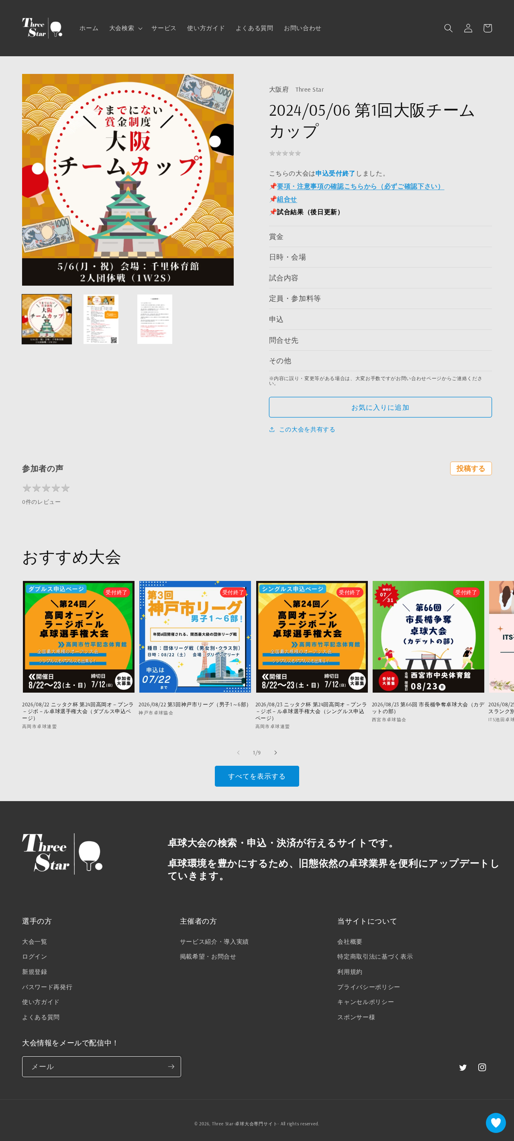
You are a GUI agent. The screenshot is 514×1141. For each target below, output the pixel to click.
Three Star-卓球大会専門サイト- (245, 1124)
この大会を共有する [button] (307, 429)
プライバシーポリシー (368, 987)
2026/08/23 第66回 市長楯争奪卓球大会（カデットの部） (428, 707)
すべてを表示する (257, 776)
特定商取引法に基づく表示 (375, 956)
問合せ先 (284, 339)
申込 (276, 319)
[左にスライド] (238, 752)
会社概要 (350, 941)
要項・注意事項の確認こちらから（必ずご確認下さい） (361, 186)
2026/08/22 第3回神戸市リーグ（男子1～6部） (195, 704)
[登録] (171, 1066)
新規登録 (34, 971)
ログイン (34, 956)
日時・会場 (287, 256)
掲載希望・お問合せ (208, 956)
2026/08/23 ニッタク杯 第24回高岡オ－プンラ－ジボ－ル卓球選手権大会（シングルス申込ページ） (311, 711)
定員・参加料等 (295, 298)
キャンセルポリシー (365, 1002)
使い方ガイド (41, 1002)
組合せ (287, 199)
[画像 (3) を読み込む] (154, 319)
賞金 (276, 236)
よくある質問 (41, 1017)
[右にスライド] (275, 752)
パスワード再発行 (47, 987)
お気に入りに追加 (380, 407)
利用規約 (350, 971)
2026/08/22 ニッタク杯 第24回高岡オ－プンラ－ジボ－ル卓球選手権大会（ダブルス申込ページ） (78, 711)
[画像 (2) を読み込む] (100, 319)
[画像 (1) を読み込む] (46, 319)
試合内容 (284, 277)
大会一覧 (34, 941)
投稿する (471, 468)
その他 (280, 360)
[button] (125, 28)
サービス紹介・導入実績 (214, 941)
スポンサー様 (356, 1017)
